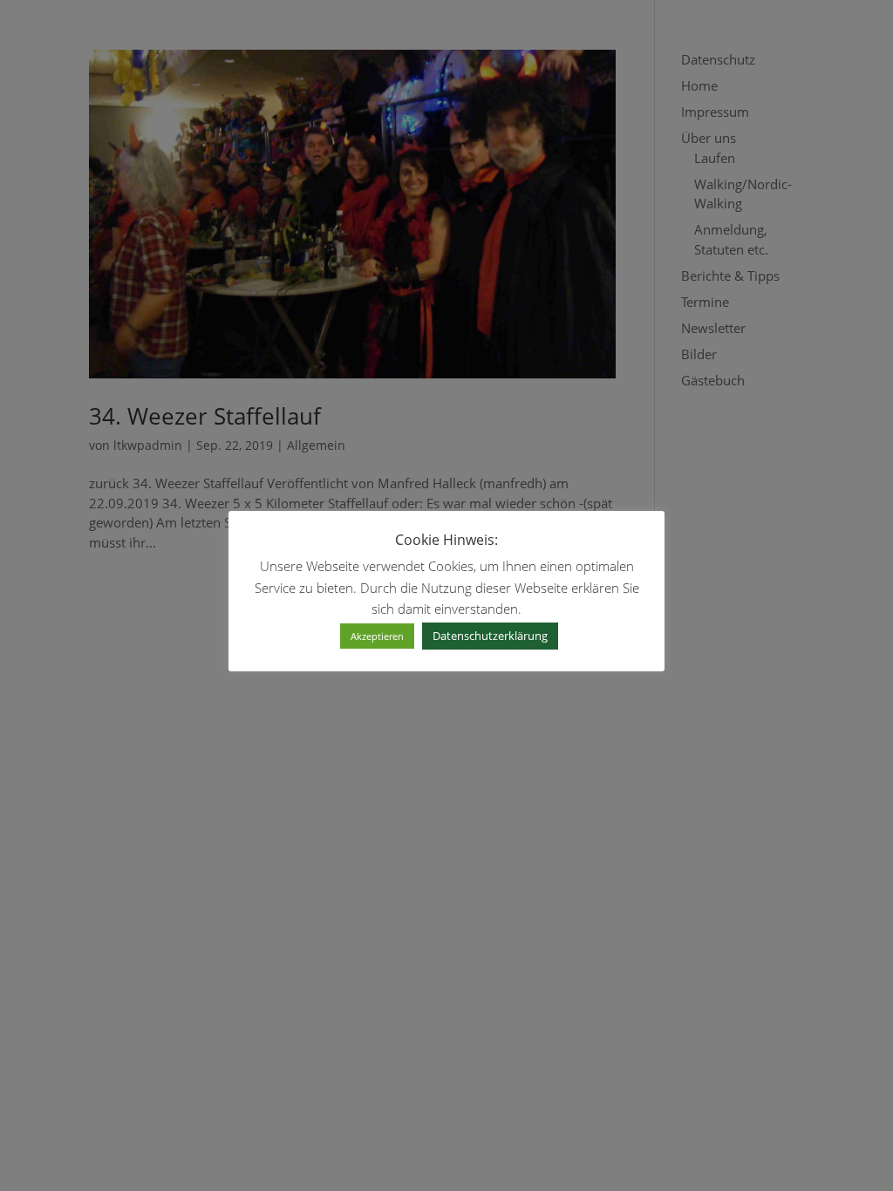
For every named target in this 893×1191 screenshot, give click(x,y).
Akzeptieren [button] (377, 636)
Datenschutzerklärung (490, 635)
